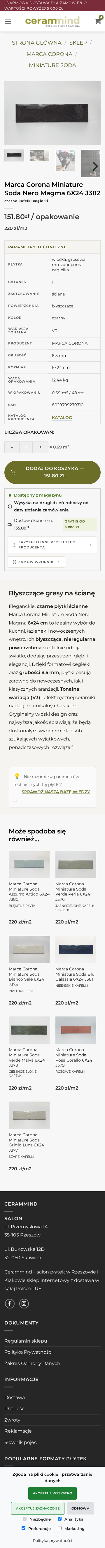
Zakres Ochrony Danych (32, 1363)
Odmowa (80, 1508)
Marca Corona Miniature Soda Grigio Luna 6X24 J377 (26, 1145)
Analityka (73, 1519)
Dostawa (14, 1397)
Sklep (78, 43)
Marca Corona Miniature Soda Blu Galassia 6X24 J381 (74, 977)
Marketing (74, 1528)
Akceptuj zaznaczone (38, 1508)
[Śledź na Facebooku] (10, 1303)
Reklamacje (18, 1431)
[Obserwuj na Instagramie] (24, 1303)
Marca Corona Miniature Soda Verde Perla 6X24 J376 (75, 897)
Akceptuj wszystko (52, 1493)
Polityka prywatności (52, 1540)
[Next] (89, 113)
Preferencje (39, 1528)
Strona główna (37, 43)
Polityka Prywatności (28, 1352)
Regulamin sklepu (25, 1341)
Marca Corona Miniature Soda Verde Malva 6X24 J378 (27, 1062)
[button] (7, 21)
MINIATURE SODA (52, 65)
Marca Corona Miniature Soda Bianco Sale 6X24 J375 (26, 980)
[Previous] (16, 113)
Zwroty (12, 1420)
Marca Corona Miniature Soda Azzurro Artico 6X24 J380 (29, 895)
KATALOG (62, 417)
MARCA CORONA (49, 54)
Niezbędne (40, 1519)
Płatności (15, 1408)
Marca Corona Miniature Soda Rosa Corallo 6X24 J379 (73, 1060)
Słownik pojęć (20, 1442)
